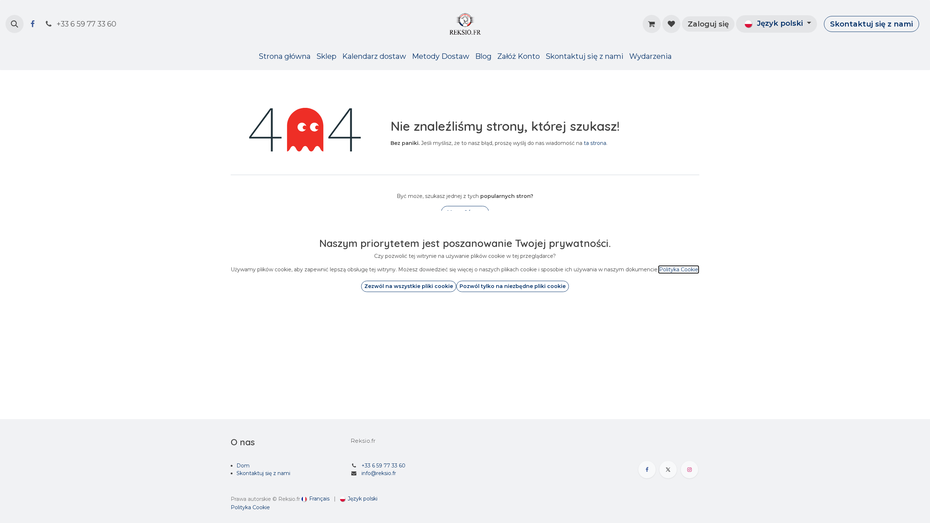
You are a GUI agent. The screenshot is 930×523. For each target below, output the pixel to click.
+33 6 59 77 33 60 (383, 465)
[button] (14, 24)
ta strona (595, 143)
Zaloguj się (708, 24)
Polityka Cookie (250, 507)
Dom (243, 465)
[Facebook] (32, 24)
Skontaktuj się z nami (871, 24)
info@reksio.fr (378, 473)
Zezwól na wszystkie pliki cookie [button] (408, 286)
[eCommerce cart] (652, 24)
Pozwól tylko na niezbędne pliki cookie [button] (513, 286)
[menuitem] (285, 56)
